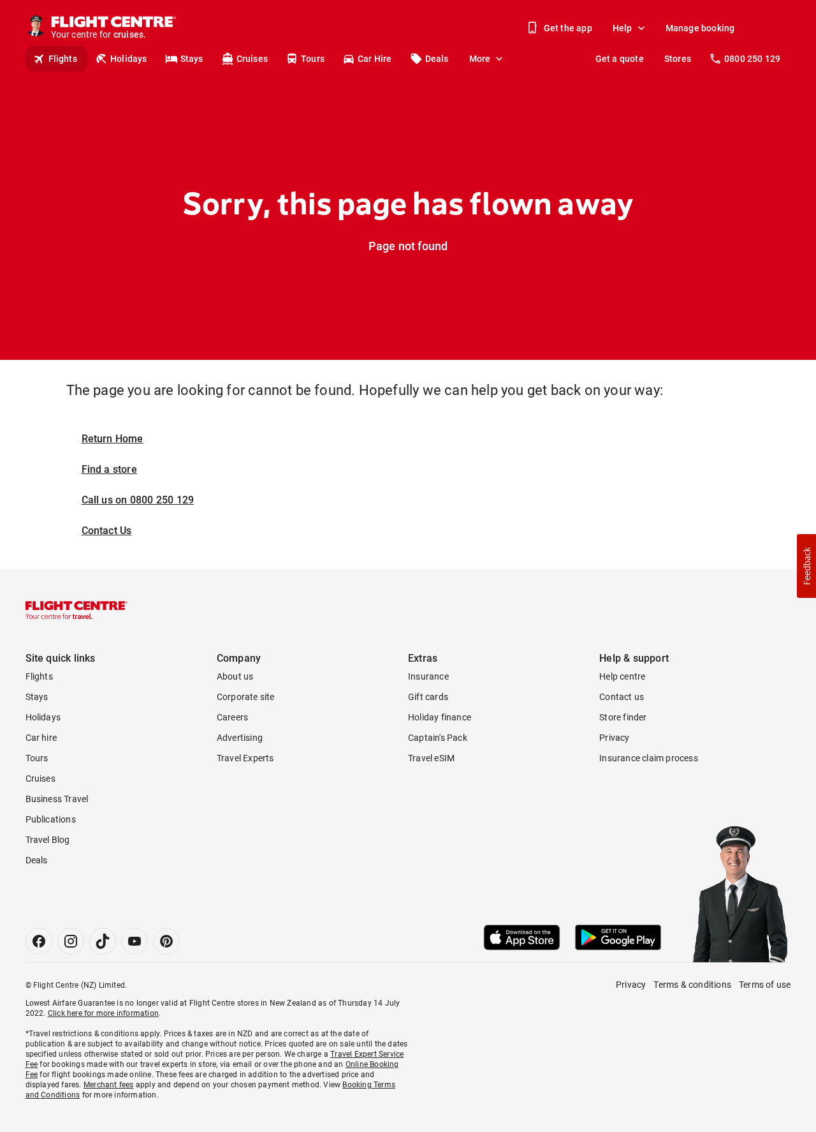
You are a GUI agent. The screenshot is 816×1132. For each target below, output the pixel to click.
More (480, 59)
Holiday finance (439, 717)
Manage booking (700, 28)
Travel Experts (245, 758)
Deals (437, 59)
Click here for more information (103, 1013)
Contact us (621, 697)
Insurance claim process (648, 758)
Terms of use (764, 984)
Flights (62, 59)
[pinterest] (166, 941)
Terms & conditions (692, 984)
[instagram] (70, 941)
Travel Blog (48, 840)
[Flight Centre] (76, 610)
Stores (677, 59)
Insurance (428, 676)
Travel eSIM (431, 758)
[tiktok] (102, 941)
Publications (51, 819)
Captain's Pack (437, 738)
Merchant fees (109, 1084)
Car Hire (375, 59)
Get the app (568, 28)
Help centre (622, 676)
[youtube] (134, 941)
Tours (312, 59)
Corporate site (246, 697)
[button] (806, 566)
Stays (191, 59)
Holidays (128, 59)
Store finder (622, 717)
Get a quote (619, 59)
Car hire (41, 738)
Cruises (252, 59)
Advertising (240, 738)
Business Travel (57, 799)
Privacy (614, 738)
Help (622, 28)
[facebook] (39, 941)
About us (235, 676)
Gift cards (428, 697)
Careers (232, 717)
